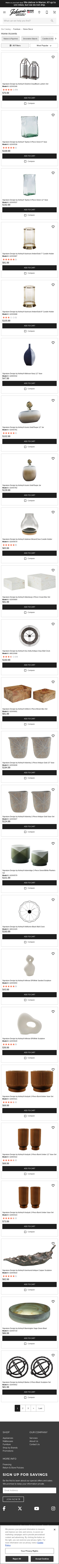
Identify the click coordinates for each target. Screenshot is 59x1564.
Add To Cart (29, 98)
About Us (34, 1441)
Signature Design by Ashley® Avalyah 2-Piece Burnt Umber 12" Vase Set (29, 1154)
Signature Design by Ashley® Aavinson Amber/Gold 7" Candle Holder (28, 254)
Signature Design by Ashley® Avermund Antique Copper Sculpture (27, 1270)
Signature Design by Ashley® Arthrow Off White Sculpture (23, 1039)
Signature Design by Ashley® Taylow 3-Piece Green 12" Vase (25, 200)
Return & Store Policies (13, 1467)
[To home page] (21, 12)
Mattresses (8, 1441)
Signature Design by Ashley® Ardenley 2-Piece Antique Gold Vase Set (28, 817)
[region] (29, 1544)
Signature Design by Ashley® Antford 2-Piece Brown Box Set (24, 709)
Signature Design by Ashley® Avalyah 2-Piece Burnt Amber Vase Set (27, 1096)
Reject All (17, 1559)
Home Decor (28, 29)
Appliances (8, 1438)
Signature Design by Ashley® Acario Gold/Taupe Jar (21, 485)
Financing (7, 1464)
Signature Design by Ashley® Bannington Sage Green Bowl (24, 1328)
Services (34, 1438)
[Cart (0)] (54, 12)
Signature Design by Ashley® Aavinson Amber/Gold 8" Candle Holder (28, 312)
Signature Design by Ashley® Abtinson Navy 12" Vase (22, 374)
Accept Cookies (42, 1559)
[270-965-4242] (47, 12)
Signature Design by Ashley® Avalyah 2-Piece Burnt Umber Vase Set (28, 1212)
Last (40, 1408)
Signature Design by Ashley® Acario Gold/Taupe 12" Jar (23, 427)
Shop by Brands (10, 1447)
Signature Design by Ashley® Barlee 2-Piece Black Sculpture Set (26, 1382)
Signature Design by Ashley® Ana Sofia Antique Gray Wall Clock (26, 651)
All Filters (17, 45)
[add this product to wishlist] (53, 57)
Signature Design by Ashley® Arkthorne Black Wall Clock (23, 927)
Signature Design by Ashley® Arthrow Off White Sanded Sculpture (26, 981)
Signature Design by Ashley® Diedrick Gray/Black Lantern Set (25, 84)
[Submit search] (52, 20)
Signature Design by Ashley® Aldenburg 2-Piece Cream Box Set (26, 597)
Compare (31, 103)
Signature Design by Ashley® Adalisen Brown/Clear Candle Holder (27, 539)
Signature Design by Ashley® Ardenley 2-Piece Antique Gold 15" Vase (28, 763)
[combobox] (44, 45)
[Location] (39, 12)
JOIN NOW (12, 1499)
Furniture (16, 29)
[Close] (55, 1530)
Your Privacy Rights (29, 1551)
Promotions (8, 1451)
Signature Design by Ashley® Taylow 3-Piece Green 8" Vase (24, 142)
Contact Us (35, 1444)
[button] (4, 12)
